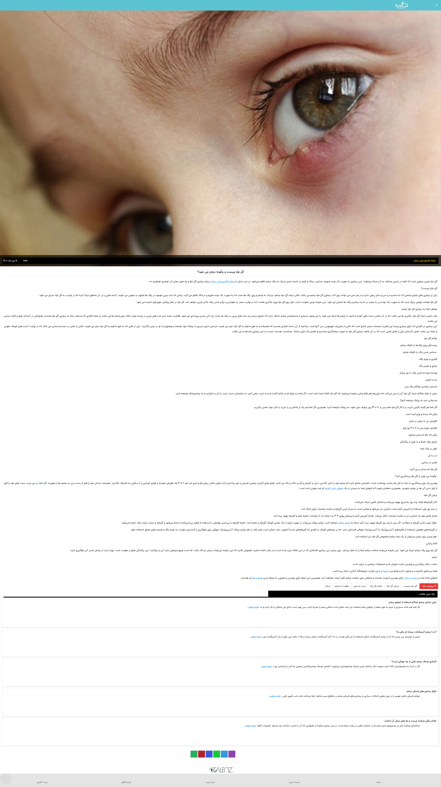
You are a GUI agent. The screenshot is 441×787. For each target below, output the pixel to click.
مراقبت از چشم (342, 586)
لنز (36, 483)
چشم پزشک (344, 522)
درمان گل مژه (393, 586)
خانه (378, 782)
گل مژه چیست (410, 586)
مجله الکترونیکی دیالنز (222, 281)
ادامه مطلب (253, 607)
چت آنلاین (42, 782)
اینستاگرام (126, 782)
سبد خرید (210, 782)
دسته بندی (294, 782)
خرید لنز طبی (359, 586)
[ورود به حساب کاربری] (4, 5)
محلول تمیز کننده (334, 488)
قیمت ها (257, 578)
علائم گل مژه (376, 586)
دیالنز (327, 586)
